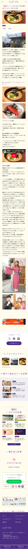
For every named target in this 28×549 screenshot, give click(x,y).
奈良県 (9, 28)
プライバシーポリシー (20, 515)
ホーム (4, 515)
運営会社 (5, 522)
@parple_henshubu (14, 467)
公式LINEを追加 (14, 481)
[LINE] (23, 486)
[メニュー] (2, 2)
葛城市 (4, 28)
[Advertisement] (14, 315)
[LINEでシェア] (18, 338)
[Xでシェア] (9, 338)
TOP (3, 511)
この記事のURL (13, 343)
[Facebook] (19, 486)
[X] (16, 486)
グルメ (7, 511)
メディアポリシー (19, 519)
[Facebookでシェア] (14, 338)
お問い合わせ (18, 522)
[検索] (26, 2)
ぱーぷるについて (7, 519)
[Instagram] (13, 486)
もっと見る (14, 444)
